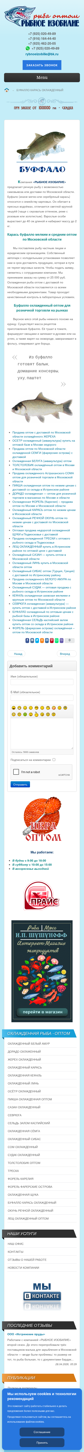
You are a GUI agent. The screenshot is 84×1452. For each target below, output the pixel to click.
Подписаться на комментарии (31, 760)
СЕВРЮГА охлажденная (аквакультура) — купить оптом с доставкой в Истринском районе (44, 605)
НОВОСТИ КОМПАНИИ (23, 1267)
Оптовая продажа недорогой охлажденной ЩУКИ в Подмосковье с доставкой (41, 532)
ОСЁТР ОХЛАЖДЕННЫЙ (24, 1091)
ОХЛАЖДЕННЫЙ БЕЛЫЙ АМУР (29, 1043)
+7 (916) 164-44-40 (42, 38)
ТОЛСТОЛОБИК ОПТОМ (24, 1163)
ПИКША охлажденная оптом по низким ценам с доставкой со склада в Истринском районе (44, 487)
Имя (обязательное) (24, 676)
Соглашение (42, 1432)
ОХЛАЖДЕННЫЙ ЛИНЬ (23, 1083)
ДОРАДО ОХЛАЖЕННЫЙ (24, 1051)
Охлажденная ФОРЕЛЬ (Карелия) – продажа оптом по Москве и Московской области (42, 503)
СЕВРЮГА (14, 1115)
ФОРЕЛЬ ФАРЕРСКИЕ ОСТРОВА (30, 1187)
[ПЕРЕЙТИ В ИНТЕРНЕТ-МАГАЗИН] (42, 971)
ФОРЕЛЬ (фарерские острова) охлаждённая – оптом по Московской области (43, 630)
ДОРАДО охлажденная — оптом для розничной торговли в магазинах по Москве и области (44, 495)
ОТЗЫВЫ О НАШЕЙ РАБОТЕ (27, 1260)
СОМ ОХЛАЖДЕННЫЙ (23, 1147)
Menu (42, 77)
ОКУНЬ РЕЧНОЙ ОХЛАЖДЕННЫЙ (30, 1210)
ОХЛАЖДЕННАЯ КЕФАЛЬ (25, 1075)
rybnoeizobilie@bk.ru (42, 54)
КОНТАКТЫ (15, 1252)
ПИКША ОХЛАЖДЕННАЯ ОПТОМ (30, 1099)
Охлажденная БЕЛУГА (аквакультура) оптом (42, 461)
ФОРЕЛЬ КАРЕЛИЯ (20, 1179)
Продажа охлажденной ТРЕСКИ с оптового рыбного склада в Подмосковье (41, 540)
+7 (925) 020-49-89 (42, 33)
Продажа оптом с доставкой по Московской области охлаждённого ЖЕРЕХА (41, 434)
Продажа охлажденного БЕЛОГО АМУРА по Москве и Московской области (41, 581)
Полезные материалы (22, 1388)
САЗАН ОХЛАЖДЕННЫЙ (24, 1107)
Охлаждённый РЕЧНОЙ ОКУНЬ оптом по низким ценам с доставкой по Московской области (40, 522)
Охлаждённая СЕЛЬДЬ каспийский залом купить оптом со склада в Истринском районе (42, 622)
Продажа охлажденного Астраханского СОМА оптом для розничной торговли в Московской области (43, 477)
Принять (42, 1442)
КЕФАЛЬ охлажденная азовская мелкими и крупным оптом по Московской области (41, 597)
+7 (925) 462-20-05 (42, 43)
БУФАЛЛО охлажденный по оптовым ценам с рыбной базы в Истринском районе (42, 614)
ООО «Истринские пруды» (26, 1334)
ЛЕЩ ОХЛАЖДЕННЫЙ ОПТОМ (28, 1218)
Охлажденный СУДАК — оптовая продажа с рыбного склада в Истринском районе (41, 589)
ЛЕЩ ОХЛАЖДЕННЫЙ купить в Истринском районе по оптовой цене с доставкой (41, 548)
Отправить (20, 784)
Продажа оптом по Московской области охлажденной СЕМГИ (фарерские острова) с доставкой (42, 452)
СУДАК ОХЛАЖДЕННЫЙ (24, 1155)
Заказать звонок (42, 65)
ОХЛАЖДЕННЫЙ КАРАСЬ (25, 1067)
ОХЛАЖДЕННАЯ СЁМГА (24, 1131)
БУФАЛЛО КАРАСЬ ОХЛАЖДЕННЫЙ (32, 1202)
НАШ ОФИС (16, 1244)
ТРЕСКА (13, 1171)
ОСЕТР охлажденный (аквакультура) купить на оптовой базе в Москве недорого (43, 442)
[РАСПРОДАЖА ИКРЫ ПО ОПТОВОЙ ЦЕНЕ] (42, 819)
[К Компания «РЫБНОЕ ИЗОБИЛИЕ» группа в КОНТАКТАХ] (42, 1296)
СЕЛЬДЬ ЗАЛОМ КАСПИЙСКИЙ (29, 1123)
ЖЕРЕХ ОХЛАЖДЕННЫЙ (24, 1059)
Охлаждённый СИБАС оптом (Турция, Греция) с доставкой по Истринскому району (43, 573)
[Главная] (6, 90)
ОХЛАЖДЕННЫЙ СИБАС (24, 1139)
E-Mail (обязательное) (25, 692)
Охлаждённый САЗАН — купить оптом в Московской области (39, 557)
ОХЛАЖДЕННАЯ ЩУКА (23, 1194)
